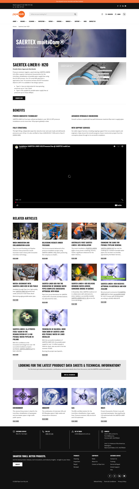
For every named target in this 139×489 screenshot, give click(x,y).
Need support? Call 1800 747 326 (22, 5)
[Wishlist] (102, 14)
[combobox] (53, 14)
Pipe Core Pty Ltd (22, 481)
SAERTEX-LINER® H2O (107, 248)
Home (14, 26)
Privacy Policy (122, 481)
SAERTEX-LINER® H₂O (26, 349)
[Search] (75, 14)
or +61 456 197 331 (18, 7)
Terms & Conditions (110, 481)
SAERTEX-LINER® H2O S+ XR (80, 298)
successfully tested (119, 294)
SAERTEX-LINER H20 (22, 291)
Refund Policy (98, 481)
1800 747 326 (49, 434)
